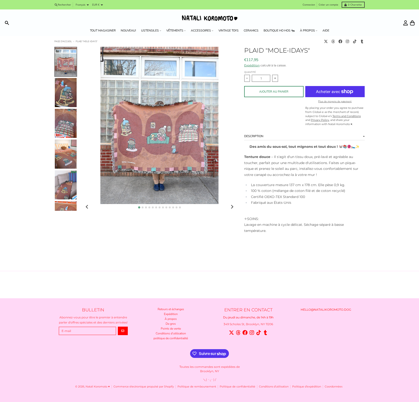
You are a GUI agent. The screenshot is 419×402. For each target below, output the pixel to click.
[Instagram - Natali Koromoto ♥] (347, 41)
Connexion (309, 5)
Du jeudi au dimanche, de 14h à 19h (248, 317)
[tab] (139, 207)
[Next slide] (232, 207)
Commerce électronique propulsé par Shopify (143, 386)
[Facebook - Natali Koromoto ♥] (340, 41)
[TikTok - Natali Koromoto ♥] (355, 41)
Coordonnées (333, 386)
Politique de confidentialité (237, 386)
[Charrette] (412, 22)
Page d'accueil (63, 41)
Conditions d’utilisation (274, 386)
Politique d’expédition (306, 386)
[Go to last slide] (87, 207)
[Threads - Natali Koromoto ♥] (333, 41)
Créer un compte (328, 5)
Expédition (252, 65)
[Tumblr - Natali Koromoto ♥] (362, 41)
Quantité (250, 72)
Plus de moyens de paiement (335, 101)
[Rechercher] (6, 22)
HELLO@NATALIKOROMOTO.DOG (326, 309)
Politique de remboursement (196, 386)
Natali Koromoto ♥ (98, 386)
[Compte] (405, 22)
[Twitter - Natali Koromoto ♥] (326, 41)
